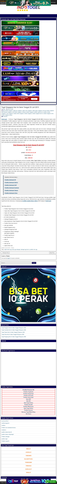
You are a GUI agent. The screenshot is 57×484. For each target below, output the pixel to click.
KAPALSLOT (28, 469)
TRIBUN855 (28, 455)
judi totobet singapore (17, 112)
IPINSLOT (28, 472)
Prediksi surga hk (5, 441)
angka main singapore (27, 110)
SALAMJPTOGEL (28, 459)
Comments (5, 116)
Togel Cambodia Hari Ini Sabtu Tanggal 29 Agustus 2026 (14, 330)
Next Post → (53, 252)
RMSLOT (28, 448)
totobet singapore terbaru (7, 115)
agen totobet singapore (8, 110)
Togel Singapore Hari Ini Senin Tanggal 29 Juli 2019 (20, 107)
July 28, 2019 (10, 109)
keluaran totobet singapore (28, 112)
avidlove (3, 425)
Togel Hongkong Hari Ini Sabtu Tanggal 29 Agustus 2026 (14, 336)
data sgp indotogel (16, 249)
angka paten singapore (37, 110)
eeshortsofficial (5, 420)
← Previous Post (5, 252)
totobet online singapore (18, 113)
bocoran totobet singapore (48, 110)
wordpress (4, 429)
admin (4, 109)
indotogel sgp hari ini (25, 249)
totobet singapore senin (48, 113)
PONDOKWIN (28, 462)
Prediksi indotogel (5, 436)
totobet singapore (28, 113)
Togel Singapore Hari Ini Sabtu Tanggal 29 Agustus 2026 (14, 327)
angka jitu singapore (17, 110)
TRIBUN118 (28, 465)
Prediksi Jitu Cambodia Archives (9, 427)
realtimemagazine (5, 423)
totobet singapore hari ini (37, 113)
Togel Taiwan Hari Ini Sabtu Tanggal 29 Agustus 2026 (13, 332)
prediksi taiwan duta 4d (7, 432)
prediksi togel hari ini (38, 112)
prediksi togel (4, 438)
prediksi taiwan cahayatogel (8, 434)
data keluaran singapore (7, 112)
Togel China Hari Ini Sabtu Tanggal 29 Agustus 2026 (13, 334)
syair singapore (9, 113)
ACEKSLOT (28, 452)
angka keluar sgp (8, 249)
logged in (9, 258)
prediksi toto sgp (33, 249)
